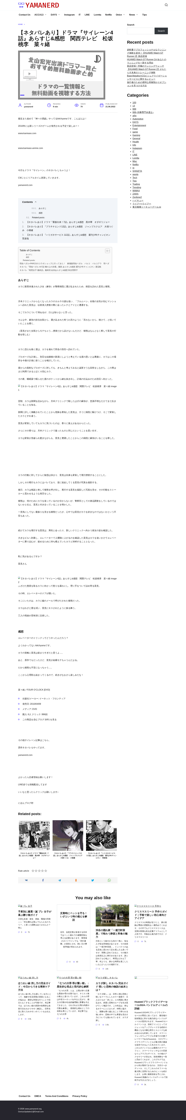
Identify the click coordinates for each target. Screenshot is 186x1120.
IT (80, 15)
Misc (134, 161)
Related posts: (38, 217)
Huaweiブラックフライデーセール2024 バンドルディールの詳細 (151, 1005)
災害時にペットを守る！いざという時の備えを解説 (73, 916)
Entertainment (139, 125)
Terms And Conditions (56, 1096)
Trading (136, 184)
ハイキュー (137, 200)
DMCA (37, 1096)
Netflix (108, 15)
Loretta (97, 15)
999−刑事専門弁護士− (143, 112)
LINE (87, 15)
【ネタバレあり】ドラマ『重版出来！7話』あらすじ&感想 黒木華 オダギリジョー (68, 222)
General (136, 138)
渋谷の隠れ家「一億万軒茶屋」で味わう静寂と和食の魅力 (112, 933)
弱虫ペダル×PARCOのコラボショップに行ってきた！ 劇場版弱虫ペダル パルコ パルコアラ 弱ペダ (64, 263)
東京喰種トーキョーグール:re (146, 207)
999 (134, 109)
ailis (134, 115)
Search (130, 25)
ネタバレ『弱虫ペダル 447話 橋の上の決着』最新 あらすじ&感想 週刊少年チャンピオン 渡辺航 (60, 267)
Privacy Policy (79, 1096)
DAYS (54, 15)
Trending (136, 187)
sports (135, 174)
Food (135, 129)
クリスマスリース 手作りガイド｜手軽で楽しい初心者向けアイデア (151, 915)
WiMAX (136, 191)
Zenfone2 (137, 197)
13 (133, 106)
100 (134, 102)
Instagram (69, 15)
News (132, 15)
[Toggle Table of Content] (106, 251)
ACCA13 (38, 15)
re (133, 168)
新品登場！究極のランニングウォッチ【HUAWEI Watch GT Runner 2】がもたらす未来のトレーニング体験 (146, 69)
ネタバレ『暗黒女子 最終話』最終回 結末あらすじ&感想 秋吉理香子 (50, 270)
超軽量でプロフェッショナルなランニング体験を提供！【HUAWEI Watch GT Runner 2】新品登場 (146, 53)
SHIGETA (137, 171)
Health (135, 142)
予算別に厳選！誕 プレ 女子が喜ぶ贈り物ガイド (34, 913)
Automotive (137, 119)
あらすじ (42, 208)
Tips (144, 15)
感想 (40, 213)
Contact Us (24, 15)
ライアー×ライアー (141, 204)
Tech (134, 177)
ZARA (135, 194)
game (135, 132)
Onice (119, 15)
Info (134, 145)
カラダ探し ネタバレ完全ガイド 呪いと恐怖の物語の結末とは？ (112, 986)
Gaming (136, 135)
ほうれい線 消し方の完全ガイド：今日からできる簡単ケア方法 (34, 986)
